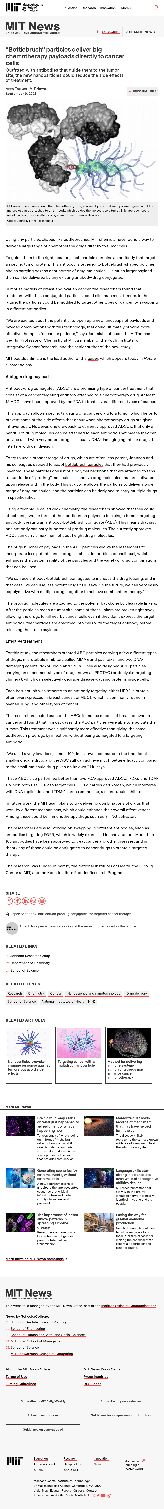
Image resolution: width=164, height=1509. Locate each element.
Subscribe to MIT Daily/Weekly (43, 1401)
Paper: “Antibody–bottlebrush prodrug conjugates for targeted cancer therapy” (71, 914)
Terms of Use (16, 1377)
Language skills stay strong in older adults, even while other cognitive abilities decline (137, 1176)
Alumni (39, 1470)
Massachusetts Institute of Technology (62, 1481)
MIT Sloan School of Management (37, 1341)
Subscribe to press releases (121, 1401)
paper (93, 358)
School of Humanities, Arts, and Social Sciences (48, 1335)
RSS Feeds (92, 1384)
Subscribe (111, 32)
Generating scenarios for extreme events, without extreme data (57, 1174)
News (97, 1464)
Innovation (108, 8)
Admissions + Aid (46, 1464)
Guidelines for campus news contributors (121, 1415)
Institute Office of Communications (128, 1306)
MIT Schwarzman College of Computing (42, 1354)
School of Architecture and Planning (39, 1322)
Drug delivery (136, 993)
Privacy (39, 1495)
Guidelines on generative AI (43, 1429)
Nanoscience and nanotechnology (93, 993)
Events (55, 1490)
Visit (37, 1490)
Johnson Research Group (30, 956)
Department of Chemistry (30, 963)
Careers (78, 1490)
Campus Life (72, 1464)
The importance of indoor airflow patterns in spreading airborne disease (57, 1221)
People (66, 1490)
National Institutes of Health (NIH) (68, 1001)
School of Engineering (28, 1329)
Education (69, 8)
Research (89, 8)
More (126, 8)
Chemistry (36, 993)
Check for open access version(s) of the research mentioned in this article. (78, 926)
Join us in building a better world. (134, 1465)
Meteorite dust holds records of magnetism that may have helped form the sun (133, 1124)
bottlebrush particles (84, 464)
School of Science (24, 970)
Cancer (55, 993)
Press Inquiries (96, 1377)
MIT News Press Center (103, 1369)
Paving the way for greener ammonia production (131, 1219)
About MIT (71, 1470)
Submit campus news (43, 1415)
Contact (91, 1490)
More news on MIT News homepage (35, 1259)
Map (45, 1490)
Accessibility (55, 1495)
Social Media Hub (78, 1495)
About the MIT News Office (28, 1369)
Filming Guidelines (21, 1384)
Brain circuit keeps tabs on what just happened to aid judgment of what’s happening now (58, 1124)
